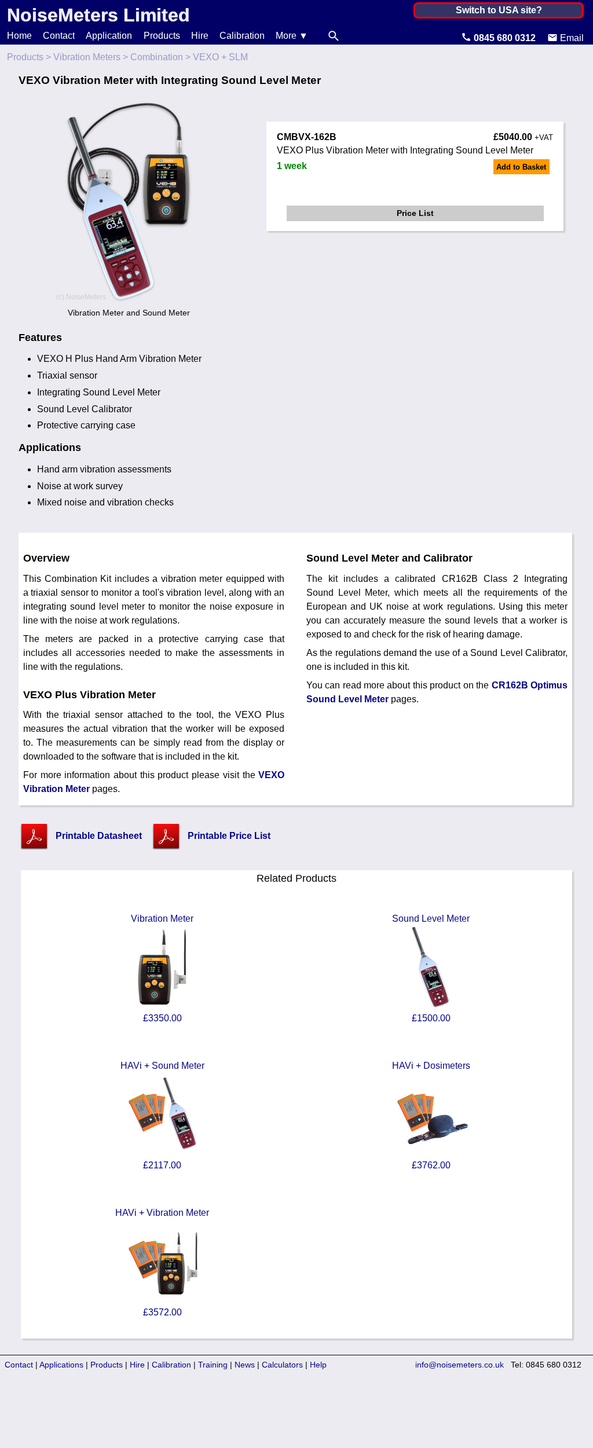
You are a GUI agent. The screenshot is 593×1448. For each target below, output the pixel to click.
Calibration (242, 36)
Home (19, 36)
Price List (415, 213)
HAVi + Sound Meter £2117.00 (162, 1115)
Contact (59, 36)
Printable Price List (229, 836)
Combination (156, 57)
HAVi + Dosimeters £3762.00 (431, 1115)
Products (162, 36)
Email (571, 38)
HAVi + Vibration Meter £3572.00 (162, 1262)
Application (109, 36)
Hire (199, 36)
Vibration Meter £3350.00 (162, 968)
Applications (61, 1364)
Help (318, 1364)
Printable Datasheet (99, 836)
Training (213, 1364)
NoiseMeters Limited (98, 15)
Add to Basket (521, 167)
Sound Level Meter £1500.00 (431, 968)
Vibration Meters (86, 57)
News (245, 1364)
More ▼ (292, 36)
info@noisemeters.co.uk (459, 1364)
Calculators (282, 1364)
